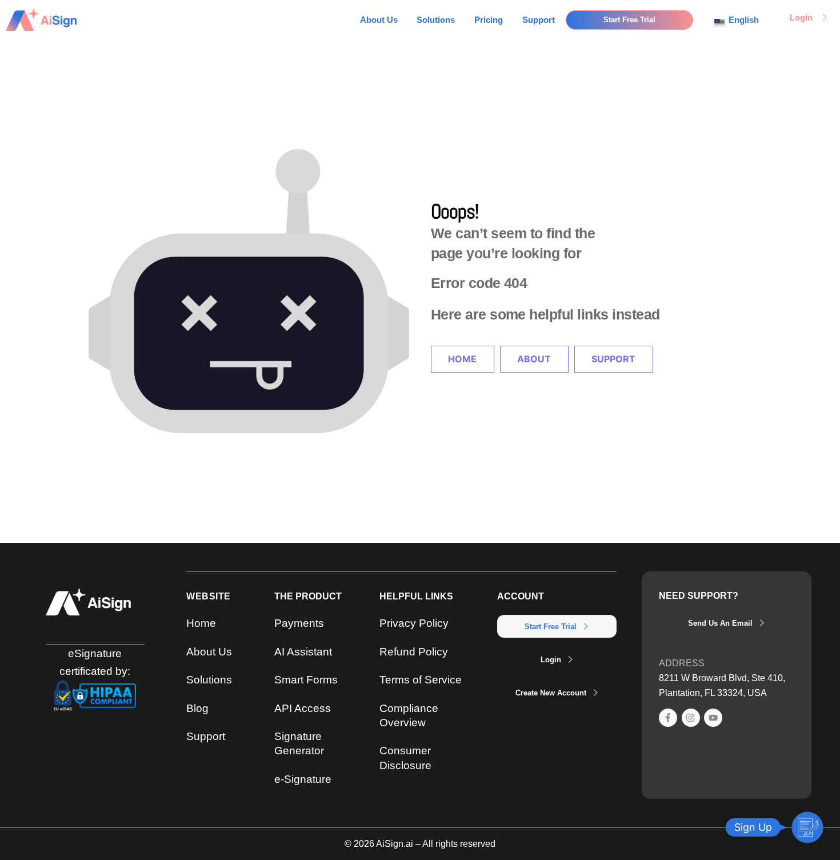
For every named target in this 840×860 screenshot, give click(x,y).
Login (551, 659)
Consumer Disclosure (405, 757)
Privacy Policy (414, 623)
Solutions (436, 20)
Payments (299, 623)
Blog (197, 708)
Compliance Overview (408, 715)
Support (538, 20)
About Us (379, 20)
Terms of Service (420, 679)
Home (462, 359)
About (534, 359)
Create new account (550, 693)
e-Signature (302, 779)
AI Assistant (303, 651)
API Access (302, 708)
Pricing (488, 20)
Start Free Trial (629, 19)
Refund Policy (413, 651)
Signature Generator (299, 743)
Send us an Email (720, 623)
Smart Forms (306, 679)
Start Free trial (551, 626)
